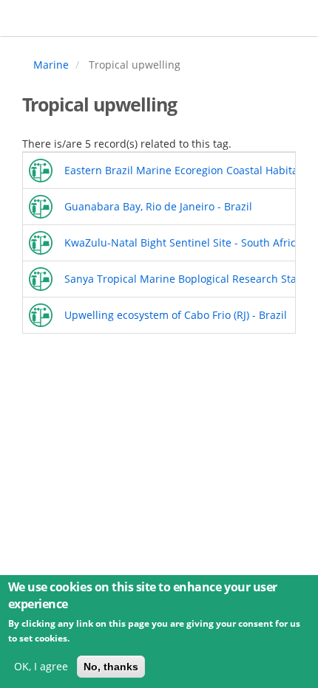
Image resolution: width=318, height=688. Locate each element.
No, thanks (111, 666)
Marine (51, 65)
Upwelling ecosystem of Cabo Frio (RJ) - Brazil (175, 315)
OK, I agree (41, 666)
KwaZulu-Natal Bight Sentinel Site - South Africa (183, 242)
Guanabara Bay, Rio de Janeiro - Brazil (158, 206)
